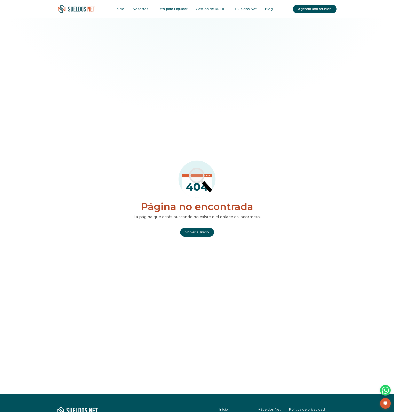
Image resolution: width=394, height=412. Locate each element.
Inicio (120, 9)
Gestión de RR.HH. (211, 9)
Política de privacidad (307, 409)
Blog (269, 9)
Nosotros (140, 9)
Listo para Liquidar (172, 9)
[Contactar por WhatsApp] (385, 390)
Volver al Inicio (197, 232)
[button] (385, 403)
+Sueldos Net (245, 9)
